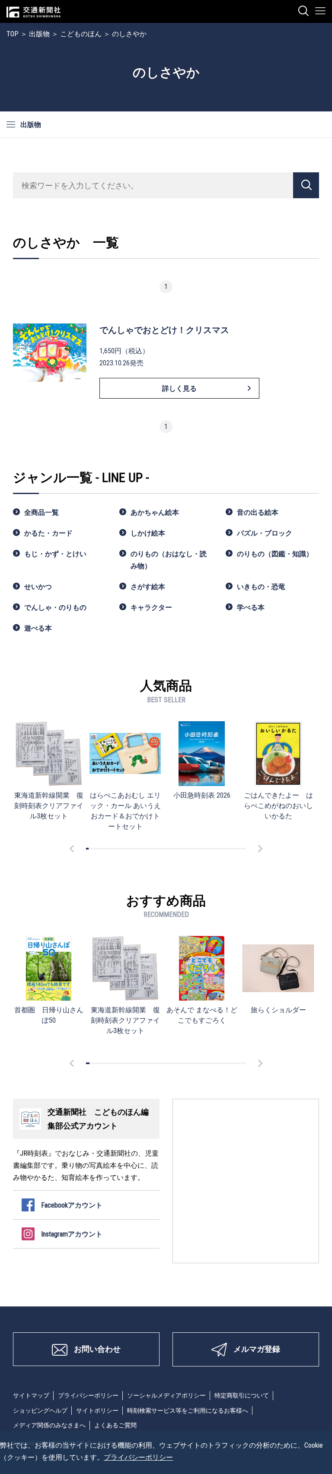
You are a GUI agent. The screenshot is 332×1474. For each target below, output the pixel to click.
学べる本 (251, 607)
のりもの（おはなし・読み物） (169, 560)
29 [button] (162, 849)
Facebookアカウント (71, 1205)
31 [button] (167, 849)
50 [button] (218, 849)
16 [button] (127, 849)
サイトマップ (31, 1395)
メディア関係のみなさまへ (49, 1425)
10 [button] (111, 849)
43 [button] (199, 849)
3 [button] (92, 849)
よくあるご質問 (115, 1425)
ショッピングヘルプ (40, 1410)
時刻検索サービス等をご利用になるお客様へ (187, 1410)
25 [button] (151, 849)
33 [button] (172, 849)
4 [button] (95, 849)
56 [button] (234, 849)
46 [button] (207, 849)
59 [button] (242, 849)
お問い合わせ (97, 1349)
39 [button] (188, 849)
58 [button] (239, 849)
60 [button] (244, 849)
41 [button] (194, 849)
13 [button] (119, 849)
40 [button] (191, 849)
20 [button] (138, 849)
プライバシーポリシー (88, 1395)
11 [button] (114, 849)
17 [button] (130, 849)
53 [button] (226, 849)
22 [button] (143, 849)
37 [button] (183, 849)
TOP (12, 34)
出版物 (39, 34)
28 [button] (159, 849)
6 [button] (100, 849)
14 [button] (122, 849)
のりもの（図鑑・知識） (275, 554)
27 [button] (156, 849)
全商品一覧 (41, 512)
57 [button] (236, 849)
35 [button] (178, 849)
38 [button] (186, 849)
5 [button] (98, 849)
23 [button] (146, 849)
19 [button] (135, 849)
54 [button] (228, 849)
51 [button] (220, 849)
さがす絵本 (148, 587)
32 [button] (170, 849)
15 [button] (124, 849)
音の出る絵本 (257, 512)
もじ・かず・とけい (55, 554)
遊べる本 (38, 628)
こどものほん (81, 34)
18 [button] (132, 849)
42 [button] (196, 849)
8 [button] (106, 849)
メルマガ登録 (256, 1349)
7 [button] (103, 849)
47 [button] (210, 849)
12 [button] (116, 849)
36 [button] (180, 849)
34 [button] (175, 849)
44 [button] (202, 849)
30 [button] (164, 849)
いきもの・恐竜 (261, 587)
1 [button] (87, 849)
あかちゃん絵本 (155, 512)
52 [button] (223, 849)
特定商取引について (241, 1395)
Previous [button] (73, 848)
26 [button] (154, 849)
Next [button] (259, 848)
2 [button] (90, 849)
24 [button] (148, 849)
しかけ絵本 (148, 533)
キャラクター (151, 607)
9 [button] (108, 849)
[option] (48, 771)
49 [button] (215, 849)
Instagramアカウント (71, 1234)
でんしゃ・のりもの (55, 607)
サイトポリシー (97, 1410)
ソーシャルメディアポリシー (166, 1395)
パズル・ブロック (264, 533)
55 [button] (231, 849)
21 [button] (140, 849)
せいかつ (38, 587)
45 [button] (204, 849)
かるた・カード (48, 533)
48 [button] (212, 849)
